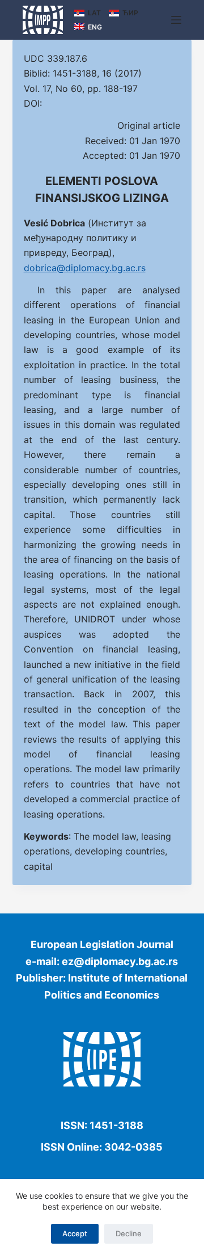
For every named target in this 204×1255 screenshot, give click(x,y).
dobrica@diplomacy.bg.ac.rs (85, 267)
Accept (74, 1233)
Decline (129, 1233)
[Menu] (176, 20)
